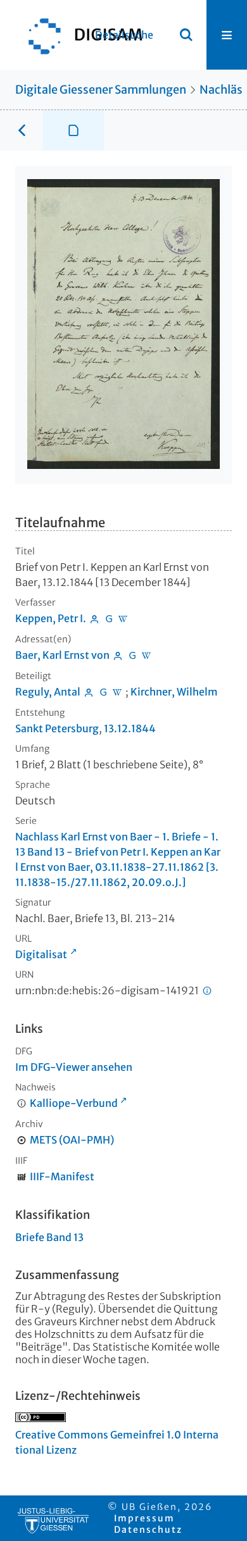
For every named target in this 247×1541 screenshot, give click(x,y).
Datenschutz (148, 1529)
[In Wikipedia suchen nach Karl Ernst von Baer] (147, 655)
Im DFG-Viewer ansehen (73, 1067)
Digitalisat (41, 954)
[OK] (186, 35)
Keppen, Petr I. (50, 618)
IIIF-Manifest (62, 1176)
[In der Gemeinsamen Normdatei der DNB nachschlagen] (109, 618)
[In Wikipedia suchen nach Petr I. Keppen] (123, 618)
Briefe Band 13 (49, 1237)
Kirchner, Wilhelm (174, 691)
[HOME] (79, 35)
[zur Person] (94, 618)
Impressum (144, 1518)
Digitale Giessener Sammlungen (100, 89)
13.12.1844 (130, 728)
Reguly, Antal (47, 691)
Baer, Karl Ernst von (62, 655)
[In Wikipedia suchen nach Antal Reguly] (117, 691)
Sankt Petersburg (57, 728)
